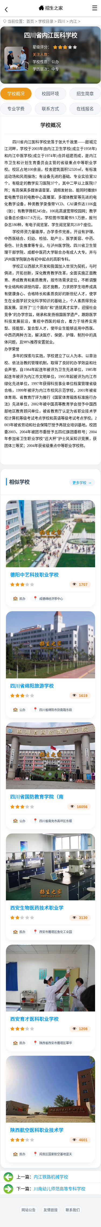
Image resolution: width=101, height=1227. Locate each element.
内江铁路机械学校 (51, 1177)
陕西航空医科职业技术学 (37, 1130)
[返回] (6, 10)
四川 (61, 21)
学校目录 (45, 21)
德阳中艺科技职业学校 (34, 574)
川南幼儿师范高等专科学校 (59, 1189)
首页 (30, 21)
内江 (73, 21)
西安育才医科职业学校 (34, 1019)
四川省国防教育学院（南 (37, 796)
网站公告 (29, 1210)
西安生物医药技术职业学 (37, 908)
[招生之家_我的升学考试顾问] (50, 8)
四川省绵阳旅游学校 (32, 686)
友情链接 (51, 1210)
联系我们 (73, 1210)
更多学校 (79, 483)
